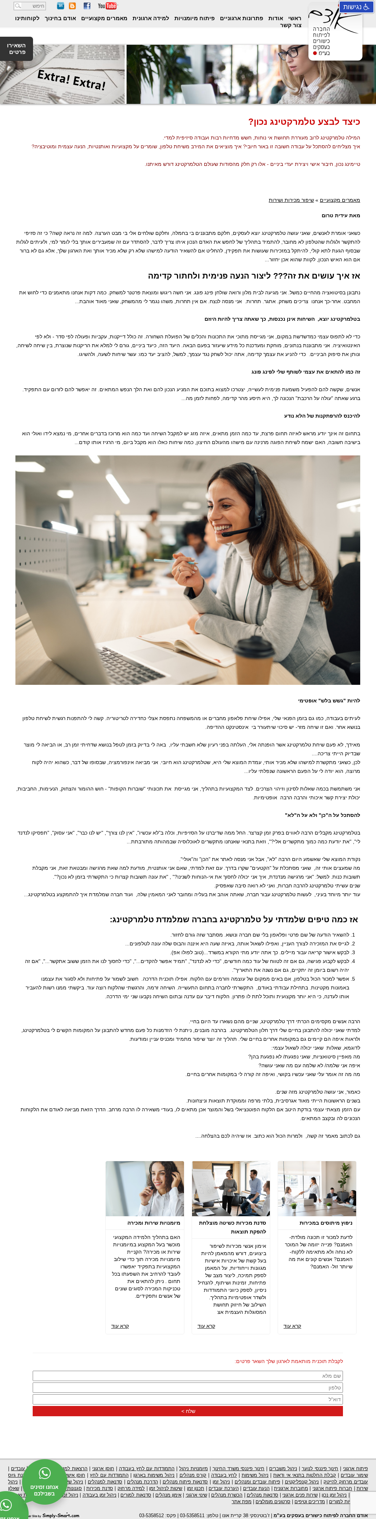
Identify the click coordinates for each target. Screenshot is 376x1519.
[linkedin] (60, 8)
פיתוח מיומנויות (194, 18)
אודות (275, 18)
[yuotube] (108, 8)
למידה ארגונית (150, 18)
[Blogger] (72, 8)
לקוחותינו (27, 18)
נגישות (353, 7)
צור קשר (290, 25)
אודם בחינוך (59, 18)
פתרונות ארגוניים (240, 18)
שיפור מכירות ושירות (291, 200)
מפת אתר (242, 1501)
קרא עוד (292, 1326)
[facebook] (87, 8)
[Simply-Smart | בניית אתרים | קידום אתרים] (50, 1515)
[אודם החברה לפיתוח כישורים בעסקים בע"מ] (334, 54)
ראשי (294, 18)
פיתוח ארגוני (355, 1468)
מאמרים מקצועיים (103, 18)
